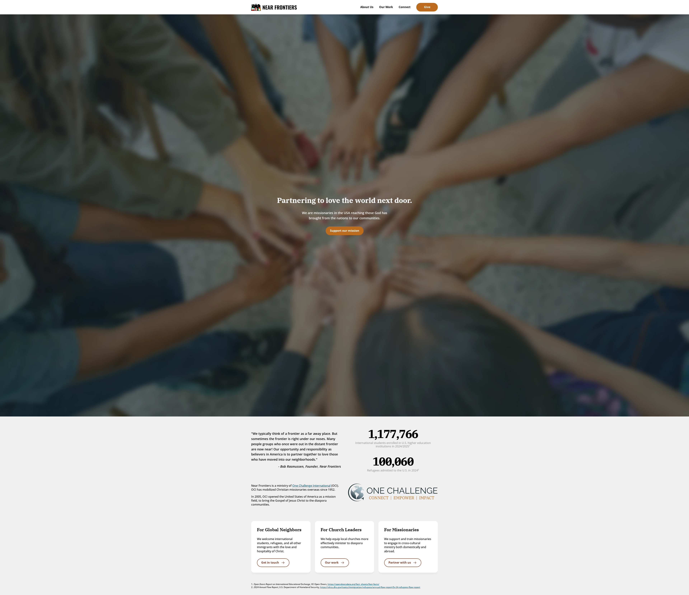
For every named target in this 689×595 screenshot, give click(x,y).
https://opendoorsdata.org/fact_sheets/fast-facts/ (353, 584)
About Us (366, 7)
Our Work (386, 7)
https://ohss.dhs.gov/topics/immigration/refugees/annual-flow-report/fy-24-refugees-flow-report (370, 587)
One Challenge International (311, 486)
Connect (405, 7)
